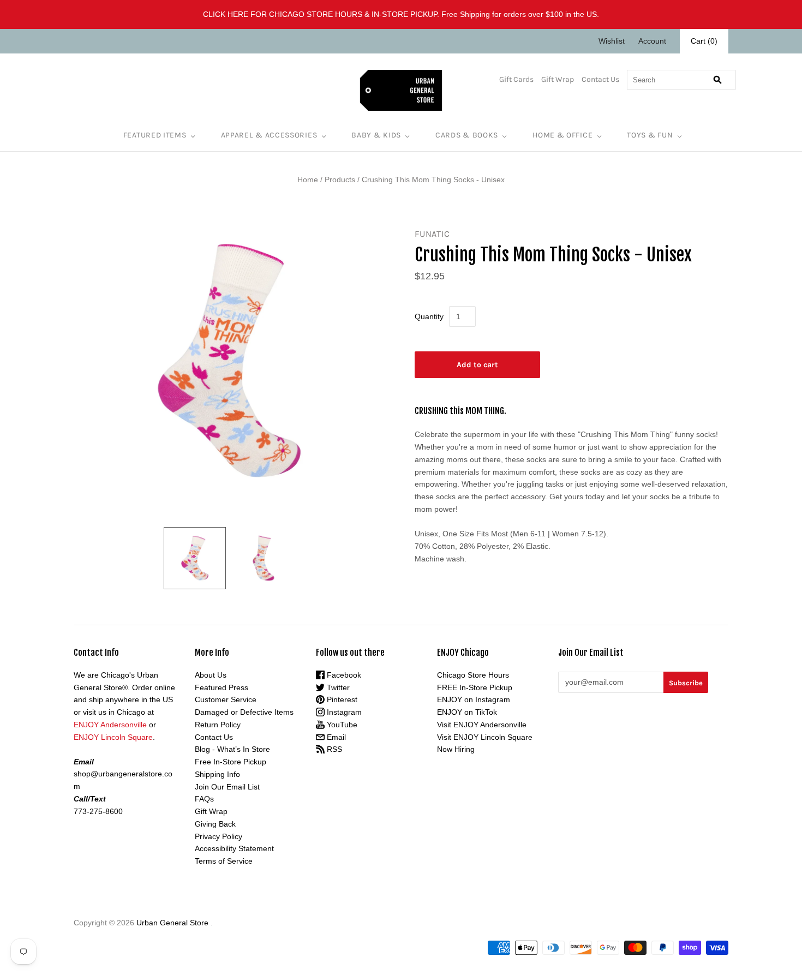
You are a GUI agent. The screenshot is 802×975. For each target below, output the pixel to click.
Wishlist (611, 41)
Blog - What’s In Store (232, 749)
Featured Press (221, 687)
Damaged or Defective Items (244, 712)
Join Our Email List (227, 786)
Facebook (343, 675)
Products (340, 179)
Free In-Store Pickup (230, 761)
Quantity (429, 316)
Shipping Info (217, 774)
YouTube (341, 724)
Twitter (337, 687)
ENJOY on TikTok (467, 712)
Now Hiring (456, 749)
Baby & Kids (376, 135)
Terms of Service (224, 861)
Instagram (343, 712)
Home (307, 179)
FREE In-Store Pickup (474, 687)
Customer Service (225, 699)
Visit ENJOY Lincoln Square (484, 737)
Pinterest (341, 699)
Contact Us (600, 79)
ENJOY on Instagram (473, 699)
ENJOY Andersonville (110, 724)
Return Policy (218, 724)
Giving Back (215, 824)
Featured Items (155, 135)
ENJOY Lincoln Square (113, 737)
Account (652, 41)
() (704, 41)
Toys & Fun (650, 135)
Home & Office (562, 135)
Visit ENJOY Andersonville (481, 724)
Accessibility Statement (234, 848)
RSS (333, 749)
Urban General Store (172, 922)
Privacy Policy (218, 836)
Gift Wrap (557, 79)
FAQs (204, 798)
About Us (210, 675)
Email (335, 737)
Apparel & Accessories (269, 135)
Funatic (432, 234)
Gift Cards (516, 79)
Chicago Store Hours (473, 675)
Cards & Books (466, 135)
